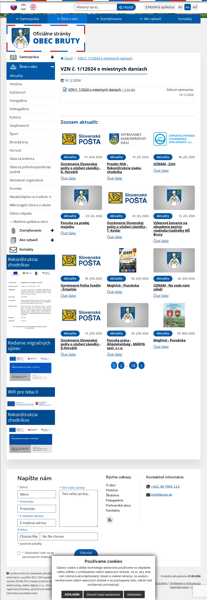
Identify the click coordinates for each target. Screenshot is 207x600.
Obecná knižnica (22, 158)
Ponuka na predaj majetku (75, 225)
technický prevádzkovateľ (21, 593)
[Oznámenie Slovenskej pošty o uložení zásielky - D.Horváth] (81, 315)
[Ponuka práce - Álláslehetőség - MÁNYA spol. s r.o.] (127, 315)
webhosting (13, 585)
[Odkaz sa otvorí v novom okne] (110, 520)
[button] (27, 18)
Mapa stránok (39, 581)
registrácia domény (17, 589)
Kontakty (185, 19)
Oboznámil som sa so (42, 555)
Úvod (68, 58)
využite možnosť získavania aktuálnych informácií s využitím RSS (31, 575)
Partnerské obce (118, 505)
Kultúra (15, 117)
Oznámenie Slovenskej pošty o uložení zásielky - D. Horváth (81, 168)
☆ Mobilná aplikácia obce (29, 221)
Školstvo (112, 495)
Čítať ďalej (68, 178)
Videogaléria (19, 109)
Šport (14, 134)
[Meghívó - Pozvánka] (127, 260)
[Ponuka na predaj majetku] (81, 198)
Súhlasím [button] (72, 594)
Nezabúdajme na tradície (29, 197)
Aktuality (16, 75)
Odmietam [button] (134, 594)
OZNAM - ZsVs (164, 164)
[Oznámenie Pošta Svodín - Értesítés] (81, 260)
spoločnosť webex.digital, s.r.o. (49, 589)
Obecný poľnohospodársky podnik (30, 169)
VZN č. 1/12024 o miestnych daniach (105, 58)
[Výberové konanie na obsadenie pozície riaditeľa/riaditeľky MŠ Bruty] (174, 198)
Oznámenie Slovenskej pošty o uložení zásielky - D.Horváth (81, 344)
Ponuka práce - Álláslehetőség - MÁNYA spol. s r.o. (126, 344)
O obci (111, 485)
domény (51, 585)
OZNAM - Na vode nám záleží (171, 287)
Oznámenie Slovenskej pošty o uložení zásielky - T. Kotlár (127, 227)
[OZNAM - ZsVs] (174, 139)
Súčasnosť (17, 92)
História (16, 84)
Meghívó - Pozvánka (123, 285)
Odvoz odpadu (21, 213)
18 (133, 365)
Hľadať (128, 7)
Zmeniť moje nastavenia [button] (103, 594)
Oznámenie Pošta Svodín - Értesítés (81, 287)
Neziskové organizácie (26, 180)
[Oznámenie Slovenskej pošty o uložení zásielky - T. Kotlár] (127, 198)
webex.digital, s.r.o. (33, 585)
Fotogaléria (18, 100)
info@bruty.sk (161, 495)
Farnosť (15, 150)
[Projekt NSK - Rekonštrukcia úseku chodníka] (127, 139)
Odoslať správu (86, 555)
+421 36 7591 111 (165, 486)
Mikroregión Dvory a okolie (30, 205)
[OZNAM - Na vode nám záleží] (174, 260)
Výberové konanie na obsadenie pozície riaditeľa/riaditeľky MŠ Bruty (171, 229)
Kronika (15, 188)
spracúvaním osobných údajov (42, 557)
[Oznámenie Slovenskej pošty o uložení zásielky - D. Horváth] (81, 139)
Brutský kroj (19, 142)
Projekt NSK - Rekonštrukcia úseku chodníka (124, 168)
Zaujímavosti (19, 125)
